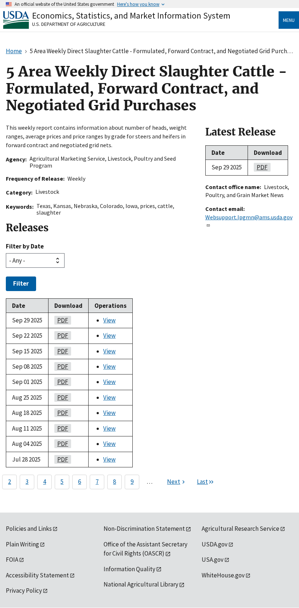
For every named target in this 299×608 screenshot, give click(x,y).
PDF (61, 320)
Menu (289, 20)
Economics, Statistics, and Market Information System (131, 15)
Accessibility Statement (37, 575)
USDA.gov (215, 544)
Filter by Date (25, 246)
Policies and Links (29, 529)
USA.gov (213, 560)
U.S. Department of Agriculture (68, 24)
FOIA (12, 560)
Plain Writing (22, 544)
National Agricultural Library (141, 584)
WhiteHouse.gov (223, 575)
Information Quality (129, 569)
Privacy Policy (24, 591)
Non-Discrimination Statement (144, 529)
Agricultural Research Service (240, 529)
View (109, 320)
